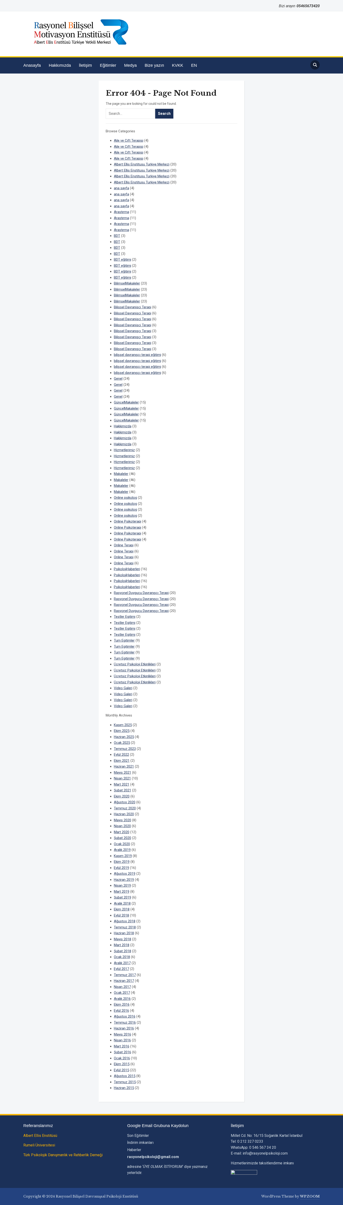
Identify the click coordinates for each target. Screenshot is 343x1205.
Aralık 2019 (122, 850)
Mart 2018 (121, 945)
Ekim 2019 (122, 862)
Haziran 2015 (124, 1088)
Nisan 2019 (122, 885)
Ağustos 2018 (124, 921)
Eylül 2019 (121, 868)
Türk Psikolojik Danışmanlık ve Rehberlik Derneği (63, 1155)
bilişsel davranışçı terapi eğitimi (137, 355)
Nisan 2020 (122, 826)
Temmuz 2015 (125, 1082)
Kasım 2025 (123, 725)
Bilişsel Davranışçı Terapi (132, 331)
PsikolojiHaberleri (127, 569)
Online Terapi (123, 545)
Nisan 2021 (122, 778)
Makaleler (121, 474)
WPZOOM (310, 1196)
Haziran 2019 (124, 880)
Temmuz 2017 (125, 975)
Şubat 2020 (122, 838)
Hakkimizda (122, 426)
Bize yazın (154, 65)
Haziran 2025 (124, 737)
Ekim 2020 (122, 796)
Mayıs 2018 (122, 939)
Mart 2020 (121, 832)
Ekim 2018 (122, 909)
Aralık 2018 (122, 903)
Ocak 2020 (122, 844)
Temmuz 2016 (125, 1022)
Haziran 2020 (124, 814)
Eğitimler (108, 65)
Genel (118, 378)
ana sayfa (121, 188)
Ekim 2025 (122, 731)
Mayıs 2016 (122, 1034)
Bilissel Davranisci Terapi (132, 307)
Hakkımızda (60, 65)
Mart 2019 (121, 891)
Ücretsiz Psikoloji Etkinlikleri (135, 664)
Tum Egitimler (124, 640)
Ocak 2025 (122, 743)
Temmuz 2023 (125, 749)
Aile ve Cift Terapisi (128, 140)
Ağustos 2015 (124, 1076)
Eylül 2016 (121, 1010)
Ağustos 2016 (124, 1016)
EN (194, 65)
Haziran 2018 (124, 933)
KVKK (177, 65)
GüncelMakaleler (126, 402)
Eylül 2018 (121, 915)
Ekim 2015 (122, 1064)
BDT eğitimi (122, 259)
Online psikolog (125, 497)
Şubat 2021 (122, 790)
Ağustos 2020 (124, 802)
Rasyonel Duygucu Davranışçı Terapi (141, 593)
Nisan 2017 (122, 987)
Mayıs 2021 (122, 772)
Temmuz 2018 (125, 927)
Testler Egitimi (124, 617)
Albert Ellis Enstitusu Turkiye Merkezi (141, 164)
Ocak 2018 (122, 957)
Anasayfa (32, 65)
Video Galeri (123, 688)
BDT (117, 236)
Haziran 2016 (124, 1028)
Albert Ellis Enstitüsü (40, 1135)
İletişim (85, 65)
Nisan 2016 (122, 1040)
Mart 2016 (121, 1046)
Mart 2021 (121, 784)
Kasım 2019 (123, 856)
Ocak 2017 (122, 993)
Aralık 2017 (122, 963)
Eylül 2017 (121, 969)
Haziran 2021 (124, 766)
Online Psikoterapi (127, 521)
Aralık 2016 (122, 999)
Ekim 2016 (122, 1004)
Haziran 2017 (124, 981)
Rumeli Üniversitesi (39, 1145)
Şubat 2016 (122, 1052)
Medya (130, 65)
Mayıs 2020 (122, 820)
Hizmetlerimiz (124, 450)
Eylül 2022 (121, 754)
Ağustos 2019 (124, 873)
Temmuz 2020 (125, 808)
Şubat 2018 (122, 951)
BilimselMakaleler (127, 283)
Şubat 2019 (122, 897)
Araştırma (121, 212)
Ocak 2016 (122, 1058)
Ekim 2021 (122, 761)
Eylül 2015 (121, 1070)
